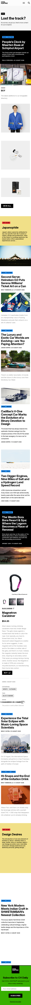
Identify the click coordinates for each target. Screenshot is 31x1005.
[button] (29, 2)
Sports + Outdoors (9, 689)
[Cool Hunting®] (4, 3)
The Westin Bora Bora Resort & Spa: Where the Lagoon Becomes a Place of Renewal (15, 523)
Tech (8, 471)
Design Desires (12, 834)
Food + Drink (11, 772)
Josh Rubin (4, 501)
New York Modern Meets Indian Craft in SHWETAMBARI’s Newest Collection (14, 910)
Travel (10, 512)
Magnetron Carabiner (9, 614)
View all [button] (7, 206)
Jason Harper (5, 347)
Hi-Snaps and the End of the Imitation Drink (15, 777)
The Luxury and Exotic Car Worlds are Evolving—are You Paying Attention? (15, 339)
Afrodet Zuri (6, 543)
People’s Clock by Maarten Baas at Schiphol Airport (13, 45)
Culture (10, 37)
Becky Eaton (5, 731)
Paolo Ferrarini (7, 60)
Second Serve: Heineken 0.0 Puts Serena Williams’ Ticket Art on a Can (13, 281)
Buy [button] (6, 672)
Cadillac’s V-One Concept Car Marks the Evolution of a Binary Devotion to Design (14, 417)
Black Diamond (7, 608)
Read (4, 37)
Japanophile (10, 227)
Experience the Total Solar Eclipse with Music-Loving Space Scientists (14, 723)
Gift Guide (6, 222)
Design (9, 406)
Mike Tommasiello (7, 290)
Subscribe (15, 995)
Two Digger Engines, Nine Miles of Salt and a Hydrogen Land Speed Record (15, 480)
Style (8, 900)
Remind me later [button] (15, 1002)
